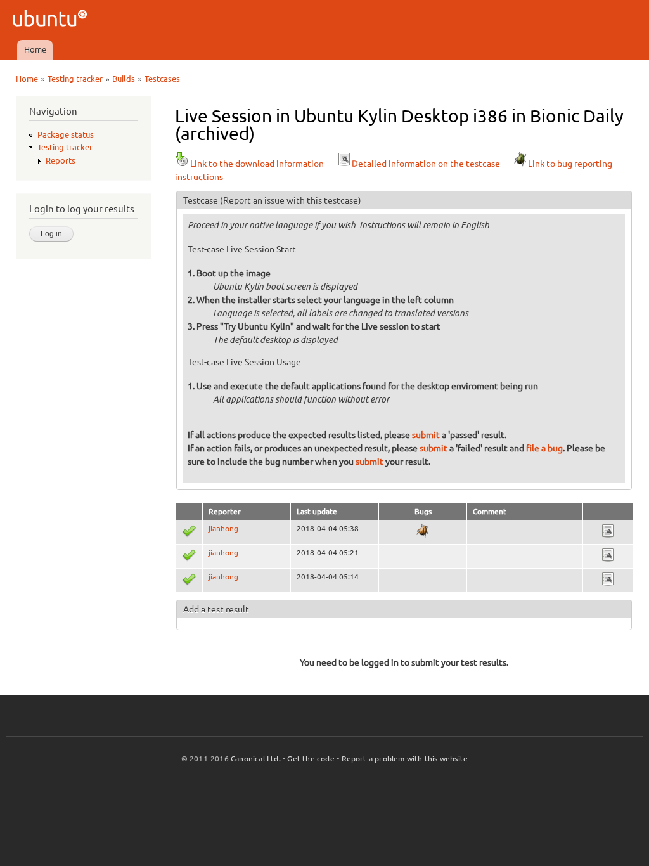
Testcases (162, 78)
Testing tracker (75, 78)
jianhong (223, 528)
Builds (123, 78)
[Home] (51, 20)
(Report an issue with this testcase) (290, 200)
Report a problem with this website (405, 758)
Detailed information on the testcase (426, 163)
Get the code (310, 758)
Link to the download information (257, 163)
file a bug (544, 448)
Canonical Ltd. (256, 758)
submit (426, 435)
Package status (65, 134)
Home (35, 49)
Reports (60, 160)
